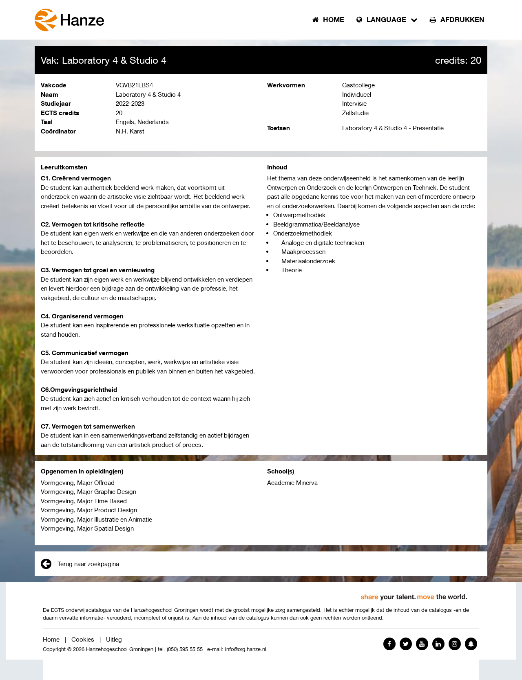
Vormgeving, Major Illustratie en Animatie (96, 519)
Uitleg (114, 639)
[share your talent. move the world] (414, 594)
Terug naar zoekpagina (88, 563)
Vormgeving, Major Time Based (84, 500)
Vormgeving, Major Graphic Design (88, 491)
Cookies (82, 639)
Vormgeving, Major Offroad (78, 482)
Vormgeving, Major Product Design (89, 509)
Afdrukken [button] (461, 20)
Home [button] (332, 20)
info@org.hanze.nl (245, 649)
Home (51, 639)
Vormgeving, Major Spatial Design (87, 528)
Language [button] (386, 20)
